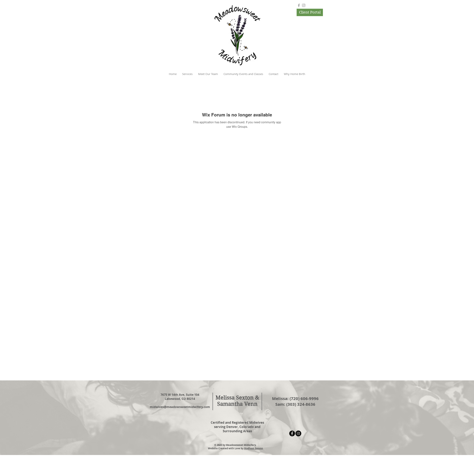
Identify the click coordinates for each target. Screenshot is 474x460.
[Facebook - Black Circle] (292, 433)
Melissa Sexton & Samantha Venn (237, 400)
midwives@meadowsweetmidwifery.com (180, 407)
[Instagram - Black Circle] (298, 433)
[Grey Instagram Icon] (303, 5)
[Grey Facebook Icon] (299, 5)
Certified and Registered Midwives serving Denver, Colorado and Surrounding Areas (237, 426)
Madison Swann (253, 448)
